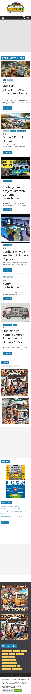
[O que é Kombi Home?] (15, 121)
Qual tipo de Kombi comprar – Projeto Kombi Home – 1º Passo (14, 336)
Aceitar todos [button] (18, 690)
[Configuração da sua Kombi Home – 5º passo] (15, 228)
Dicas (4, 79)
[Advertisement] (15, 35)
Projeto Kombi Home (21, 131)
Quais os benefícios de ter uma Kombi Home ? (12, 506)
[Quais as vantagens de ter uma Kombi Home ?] (15, 69)
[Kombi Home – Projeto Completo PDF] (3, 18)
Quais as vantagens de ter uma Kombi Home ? (15, 91)
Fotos (4, 277)
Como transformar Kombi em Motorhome (11, 513)
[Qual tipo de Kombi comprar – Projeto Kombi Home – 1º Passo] (15, 312)
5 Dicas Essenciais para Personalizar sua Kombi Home (14, 511)
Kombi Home (9, 79)
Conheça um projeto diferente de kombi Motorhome (14, 192)
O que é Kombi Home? (13, 139)
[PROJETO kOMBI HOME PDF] (14, 370)
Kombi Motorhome (11, 285)
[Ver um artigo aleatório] (28, 18)
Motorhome (12, 131)
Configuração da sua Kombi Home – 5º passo (15, 255)
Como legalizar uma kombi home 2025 (10, 509)
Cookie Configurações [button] (8, 690)
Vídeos (15, 324)
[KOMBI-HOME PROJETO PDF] (14, 586)
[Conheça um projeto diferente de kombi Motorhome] (15, 168)
